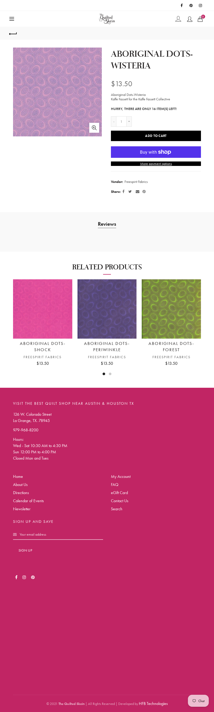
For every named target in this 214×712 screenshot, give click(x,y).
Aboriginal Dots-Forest (171, 346)
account (190, 19)
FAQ (114, 484)
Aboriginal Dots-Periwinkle (107, 346)
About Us (20, 484)
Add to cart (156, 136)
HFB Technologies (153, 703)
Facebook (182, 5)
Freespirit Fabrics (136, 181)
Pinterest (191, 5)
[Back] (13, 33)
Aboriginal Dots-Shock (43, 346)
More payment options (156, 163)
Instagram (201, 5)
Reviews (107, 224)
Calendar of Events (28, 500)
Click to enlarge (94, 128)
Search (116, 509)
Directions (21, 492)
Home (18, 476)
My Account (120, 476)
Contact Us (119, 500)
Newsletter (22, 509)
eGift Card (119, 492)
